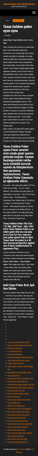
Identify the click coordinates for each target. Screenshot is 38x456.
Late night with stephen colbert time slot (20, 385)
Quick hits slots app (13, 375)
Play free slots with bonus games (18, 415)
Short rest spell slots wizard (16, 418)
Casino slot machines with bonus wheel (20, 357)
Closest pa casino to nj (14, 348)
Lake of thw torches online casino (18, 360)
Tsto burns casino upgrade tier (17, 442)
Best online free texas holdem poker (19, 372)
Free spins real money (14, 354)
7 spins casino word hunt (15, 363)
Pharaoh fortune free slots (16, 391)
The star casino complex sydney (18, 394)
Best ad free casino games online (18, 412)
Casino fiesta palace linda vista (17, 381)
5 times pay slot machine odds (17, 421)
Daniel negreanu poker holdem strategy (20, 388)
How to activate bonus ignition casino (19, 345)
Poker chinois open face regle (17, 439)
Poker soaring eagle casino (16, 430)
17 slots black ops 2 (14, 403)
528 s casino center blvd (15, 436)
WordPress (21, 449)
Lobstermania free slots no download (19, 424)
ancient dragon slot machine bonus (19, 4)
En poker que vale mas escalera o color (20, 378)
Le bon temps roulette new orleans (19, 400)
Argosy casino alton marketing (17, 427)
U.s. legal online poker (14, 351)
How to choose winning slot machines (19, 433)
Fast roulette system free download (19, 409)
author (7, 35)
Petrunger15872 (18, 20)
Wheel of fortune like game (16, 406)
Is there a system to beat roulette (18, 342)
